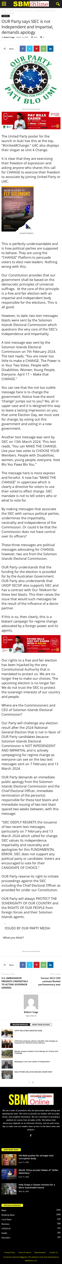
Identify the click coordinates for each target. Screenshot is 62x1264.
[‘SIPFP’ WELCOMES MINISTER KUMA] (7, 1033)
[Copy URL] (57, 49)
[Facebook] (23, 49)
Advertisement (40, 1252)
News (4, 1210)
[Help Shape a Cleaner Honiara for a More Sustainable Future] (9, 1189)
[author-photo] (31, 1002)
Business (6, 1224)
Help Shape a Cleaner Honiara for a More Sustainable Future (37, 1186)
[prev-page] (29, 1082)
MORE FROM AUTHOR (41, 1024)
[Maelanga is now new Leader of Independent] (7, 1064)
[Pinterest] (37, 49)
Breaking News (8, 1215)
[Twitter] (30, 49)
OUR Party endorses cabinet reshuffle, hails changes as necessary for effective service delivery (35, 1042)
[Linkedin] (50, 49)
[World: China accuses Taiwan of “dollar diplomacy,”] (9, 1174)
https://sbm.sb (31, 1016)
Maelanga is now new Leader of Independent (32, 1061)
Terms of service (25, 1252)
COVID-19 (6, 1228)
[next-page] (32, 1082)
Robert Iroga (9, 37)
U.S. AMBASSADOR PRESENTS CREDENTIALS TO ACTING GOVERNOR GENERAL (15, 983)
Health (4, 1233)
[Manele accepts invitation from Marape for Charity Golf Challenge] (7, 1054)
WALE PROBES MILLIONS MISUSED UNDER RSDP (33, 1072)
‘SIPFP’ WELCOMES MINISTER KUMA (28, 1030)
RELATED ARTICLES (20, 1024)
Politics (11, 11)
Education (6, 1238)
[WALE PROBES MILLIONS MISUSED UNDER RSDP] (7, 1074)
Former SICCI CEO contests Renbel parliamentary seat (49, 981)
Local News (7, 1219)
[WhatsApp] (43, 49)
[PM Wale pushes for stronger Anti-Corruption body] (9, 1159)
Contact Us (53, 1252)
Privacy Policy (9, 1252)
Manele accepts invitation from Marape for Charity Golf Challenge (36, 1052)
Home (4, 11)
